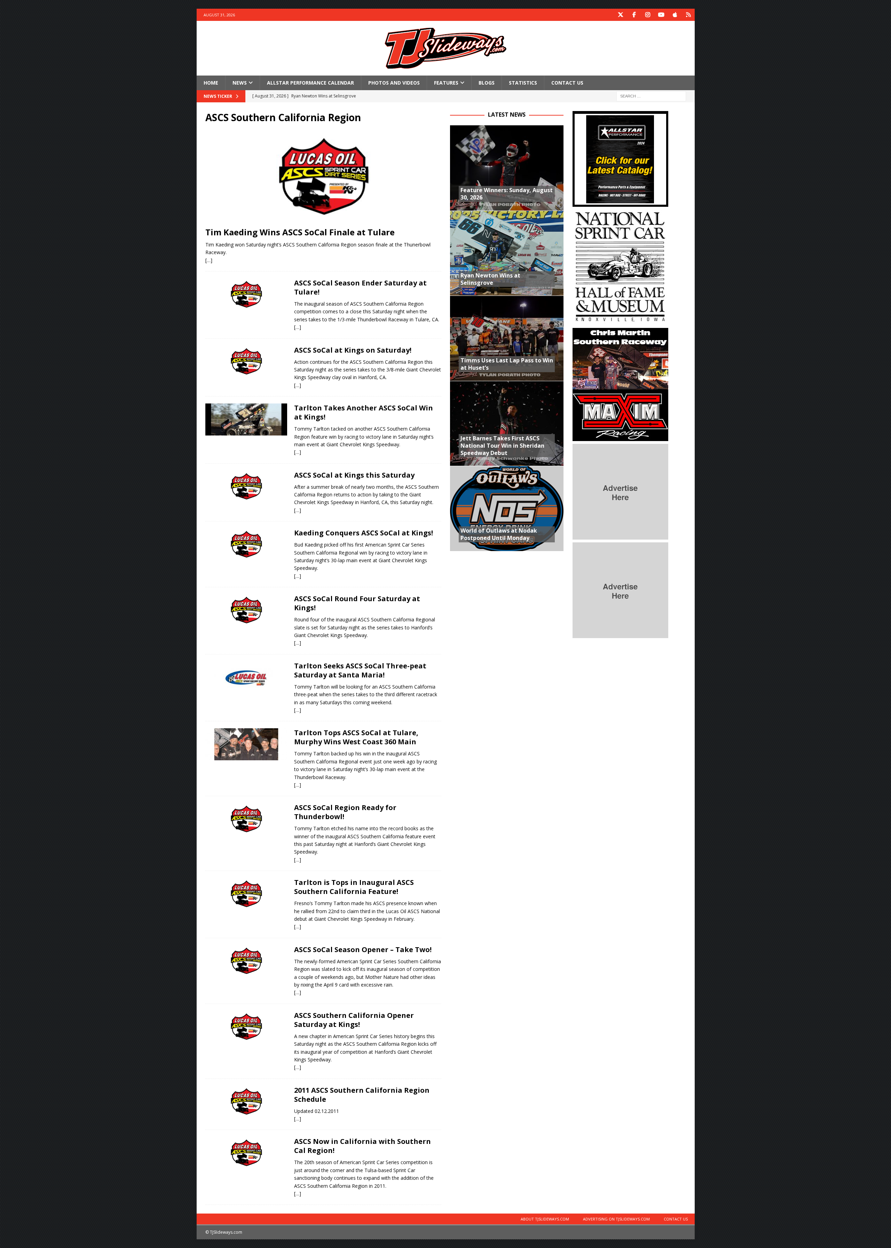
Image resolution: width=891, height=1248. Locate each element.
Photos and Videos (394, 82)
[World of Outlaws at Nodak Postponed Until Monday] (506, 508)
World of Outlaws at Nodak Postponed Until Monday (498, 534)
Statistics (523, 82)
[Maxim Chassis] (620, 437)
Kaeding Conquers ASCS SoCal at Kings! (363, 532)
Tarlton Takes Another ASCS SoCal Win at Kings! (363, 412)
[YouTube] (661, 15)
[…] (208, 260)
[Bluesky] (689, 15)
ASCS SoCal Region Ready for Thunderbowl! (345, 812)
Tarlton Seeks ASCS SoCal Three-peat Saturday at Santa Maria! (360, 670)
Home (211, 82)
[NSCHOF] (620, 321)
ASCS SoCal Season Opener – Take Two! (363, 949)
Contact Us (567, 82)
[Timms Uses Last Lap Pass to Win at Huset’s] (506, 338)
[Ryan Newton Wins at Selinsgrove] (506, 253)
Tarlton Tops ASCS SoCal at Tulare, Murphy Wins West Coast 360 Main (356, 737)
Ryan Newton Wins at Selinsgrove (490, 279)
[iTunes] (675, 15)
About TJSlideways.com (545, 1219)
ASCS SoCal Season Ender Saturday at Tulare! (360, 287)
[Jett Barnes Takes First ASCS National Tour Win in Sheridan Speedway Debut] (506, 423)
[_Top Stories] (246, 1153)
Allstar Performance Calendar (310, 82)
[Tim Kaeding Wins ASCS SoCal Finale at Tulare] (323, 177)
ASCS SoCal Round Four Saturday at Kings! (357, 603)
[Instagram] (648, 15)
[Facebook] (634, 15)
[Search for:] (651, 96)
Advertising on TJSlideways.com (616, 1219)
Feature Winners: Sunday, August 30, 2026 (506, 193)
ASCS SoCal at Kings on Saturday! (352, 350)
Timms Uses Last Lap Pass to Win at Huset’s (506, 363)
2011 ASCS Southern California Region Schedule (361, 1094)
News (239, 82)
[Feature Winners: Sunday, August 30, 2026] (506, 168)
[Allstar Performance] (620, 202)
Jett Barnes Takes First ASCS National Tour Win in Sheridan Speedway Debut (502, 445)
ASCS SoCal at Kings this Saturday (354, 475)
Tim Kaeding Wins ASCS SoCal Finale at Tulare (300, 232)
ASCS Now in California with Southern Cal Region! (362, 1146)
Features (446, 82)
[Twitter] (621, 15)
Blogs (487, 82)
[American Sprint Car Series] (246, 744)
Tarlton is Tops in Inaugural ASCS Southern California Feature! (354, 887)
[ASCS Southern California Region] (246, 294)
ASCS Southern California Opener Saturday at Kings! (354, 1020)
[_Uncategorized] (246, 1102)
